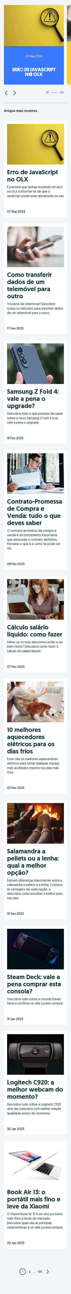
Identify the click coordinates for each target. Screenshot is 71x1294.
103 (40, 1271)
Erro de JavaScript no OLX (33, 72)
